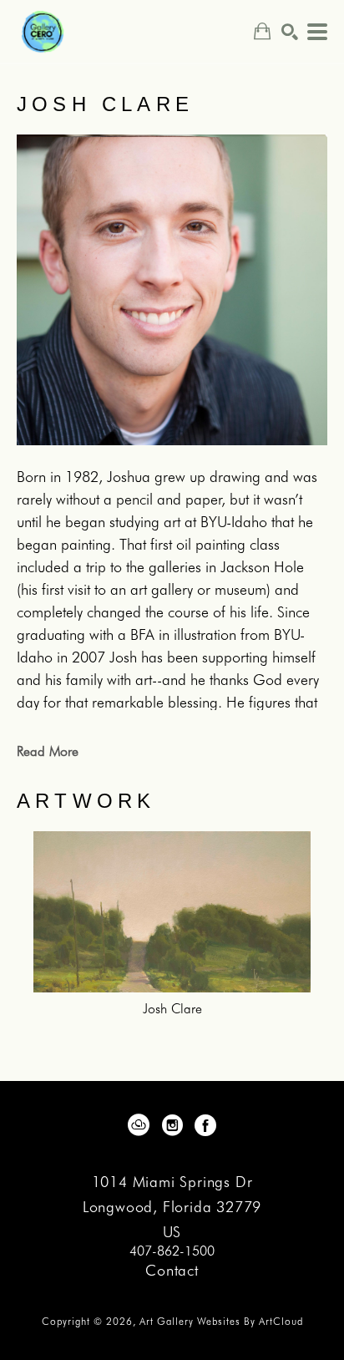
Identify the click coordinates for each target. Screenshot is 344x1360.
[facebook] (205, 1125)
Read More (47, 751)
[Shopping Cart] (262, 31)
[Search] (289, 31)
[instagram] (172, 1125)
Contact (172, 1270)
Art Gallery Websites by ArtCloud (221, 1321)
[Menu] (317, 31)
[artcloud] (138, 1125)
